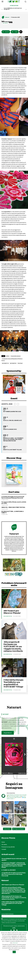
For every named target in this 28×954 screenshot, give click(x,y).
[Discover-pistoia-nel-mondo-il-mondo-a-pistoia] (14, 1)
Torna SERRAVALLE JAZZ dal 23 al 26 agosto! (13, 8)
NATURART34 (13, 363)
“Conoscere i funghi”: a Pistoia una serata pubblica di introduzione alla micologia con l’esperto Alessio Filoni (13, 865)
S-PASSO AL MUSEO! (8, 870)
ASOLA (7, 356)
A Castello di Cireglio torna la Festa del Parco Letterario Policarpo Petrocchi (12, 497)
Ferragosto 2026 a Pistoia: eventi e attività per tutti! (13, 502)
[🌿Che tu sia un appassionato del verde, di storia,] (20, 820)
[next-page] (26, 9)
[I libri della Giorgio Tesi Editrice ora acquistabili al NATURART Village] (14, 667)
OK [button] (14, 951)
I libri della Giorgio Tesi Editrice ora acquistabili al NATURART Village (13, 683)
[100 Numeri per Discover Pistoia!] (14, 598)
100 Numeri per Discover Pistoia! (12, 611)
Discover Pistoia (8, 616)
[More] (20, 31)
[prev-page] (2, 9)
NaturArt (5, 23)
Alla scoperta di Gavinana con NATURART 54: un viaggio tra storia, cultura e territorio (13, 646)
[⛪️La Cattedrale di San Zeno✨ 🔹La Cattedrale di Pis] (20, 807)
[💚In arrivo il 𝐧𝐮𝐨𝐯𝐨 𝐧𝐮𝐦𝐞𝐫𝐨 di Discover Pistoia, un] (7, 807)
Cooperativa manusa (15, 356)
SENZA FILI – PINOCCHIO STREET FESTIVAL (13, 507)
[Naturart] (3, 17)
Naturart (7, 17)
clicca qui (15, 943)
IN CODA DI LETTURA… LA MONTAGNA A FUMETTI (12, 512)
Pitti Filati (20, 363)
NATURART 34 (5, 363)
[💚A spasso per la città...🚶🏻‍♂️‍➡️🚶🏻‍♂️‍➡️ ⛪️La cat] (7, 820)
